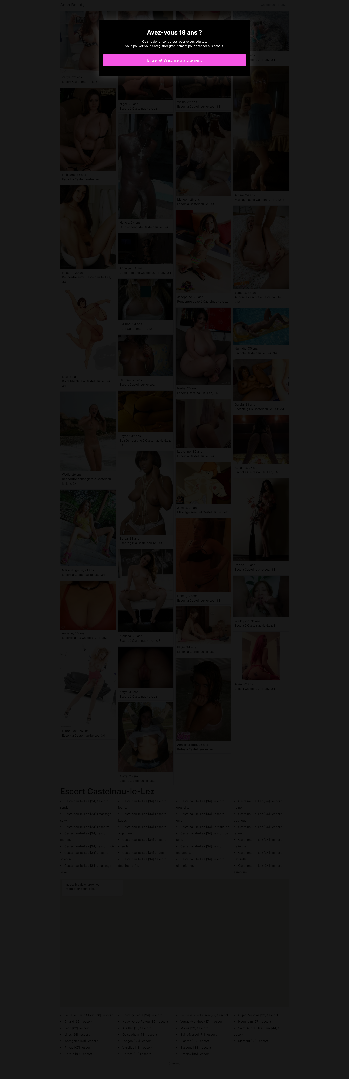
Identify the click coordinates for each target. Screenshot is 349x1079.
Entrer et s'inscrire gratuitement (174, 60)
